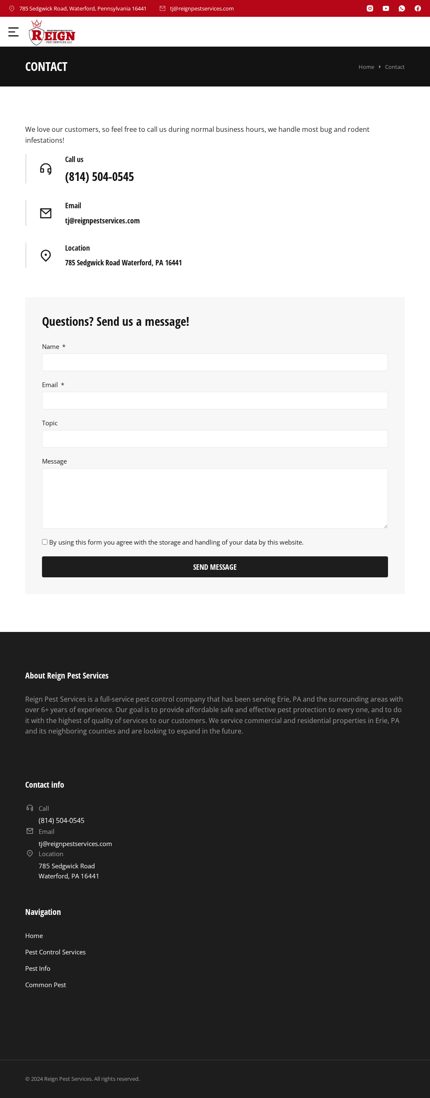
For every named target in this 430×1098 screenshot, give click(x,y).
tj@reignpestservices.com (202, 8)
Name (51, 346)
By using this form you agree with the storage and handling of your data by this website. (176, 542)
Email (73, 205)
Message (54, 461)
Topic (50, 423)
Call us (74, 159)
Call (44, 808)
